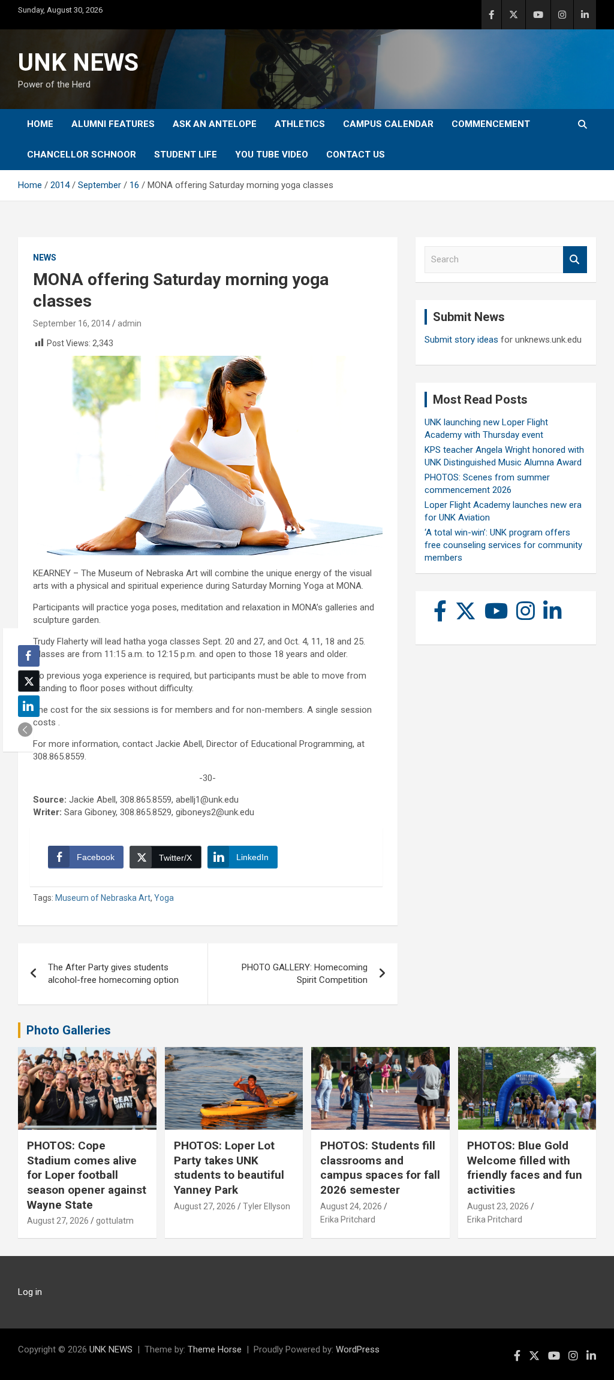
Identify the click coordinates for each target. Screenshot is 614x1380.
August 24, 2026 (351, 1206)
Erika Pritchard (347, 1219)
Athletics (300, 124)
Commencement (491, 124)
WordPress (358, 1349)
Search (575, 259)
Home (40, 124)
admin (130, 323)
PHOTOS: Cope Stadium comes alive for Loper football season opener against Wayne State (86, 1175)
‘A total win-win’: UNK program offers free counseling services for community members (503, 545)
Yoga (164, 898)
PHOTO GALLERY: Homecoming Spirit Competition (305, 973)
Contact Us (355, 154)
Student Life (185, 154)
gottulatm (115, 1220)
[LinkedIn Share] (29, 706)
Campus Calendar (388, 124)
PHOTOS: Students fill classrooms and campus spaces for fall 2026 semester (380, 1168)
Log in (30, 1292)
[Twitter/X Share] (29, 681)
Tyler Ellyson (266, 1206)
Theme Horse (215, 1349)
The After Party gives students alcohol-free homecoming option (113, 973)
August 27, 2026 (58, 1220)
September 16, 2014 (71, 323)
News (44, 257)
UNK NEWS (78, 63)
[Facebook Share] (29, 656)
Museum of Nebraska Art (103, 898)
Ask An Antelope (215, 124)
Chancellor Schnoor (81, 154)
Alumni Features (113, 124)
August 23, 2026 (498, 1206)
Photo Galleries (68, 1030)
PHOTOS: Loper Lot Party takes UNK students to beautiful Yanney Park (229, 1168)
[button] (25, 729)
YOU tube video (271, 154)
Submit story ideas (461, 339)
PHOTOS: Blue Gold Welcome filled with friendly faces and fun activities (524, 1168)
